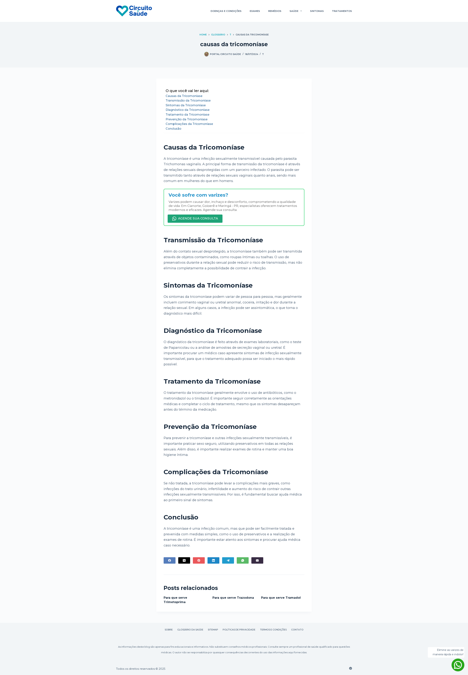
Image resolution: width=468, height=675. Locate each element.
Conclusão (173, 128)
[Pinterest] (199, 560)
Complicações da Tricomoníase (189, 124)
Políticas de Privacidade (239, 629)
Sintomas (317, 10)
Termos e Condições (273, 629)
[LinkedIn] (213, 560)
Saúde (294, 10)
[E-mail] (257, 560)
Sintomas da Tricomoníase (186, 105)
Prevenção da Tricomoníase (186, 119)
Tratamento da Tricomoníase (187, 114)
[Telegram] (228, 560)
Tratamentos (342, 10)
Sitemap (213, 629)
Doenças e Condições (226, 10)
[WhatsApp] (243, 560)
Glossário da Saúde (190, 629)
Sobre (169, 629)
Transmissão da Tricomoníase (188, 100)
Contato (297, 629)
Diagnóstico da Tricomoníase (188, 110)
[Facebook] (170, 560)
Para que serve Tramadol (281, 597)
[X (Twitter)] (184, 560)
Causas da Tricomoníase (184, 96)
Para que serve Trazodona (233, 597)
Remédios (274, 10)
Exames (255, 10)
